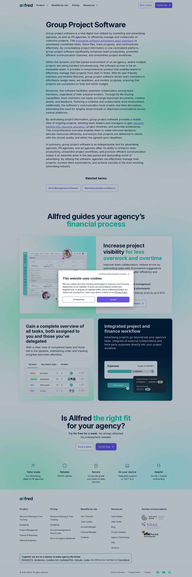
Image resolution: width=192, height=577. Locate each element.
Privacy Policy (121, 292)
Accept (113, 299)
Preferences (78, 299)
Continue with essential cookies (113, 274)
